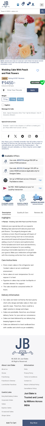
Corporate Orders (7, 400)
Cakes (4, 404)
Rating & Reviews (16, 78)
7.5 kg (12, 99)
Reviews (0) (38, 213)
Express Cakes (6, 408)
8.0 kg (20, 99)
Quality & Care (22, 213)
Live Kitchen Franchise (9, 384)
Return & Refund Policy (31, 384)
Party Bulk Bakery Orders (10, 396)
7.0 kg (5, 99)
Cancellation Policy (30, 388)
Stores (4, 373)
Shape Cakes (6, 415)
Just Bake (24, 359)
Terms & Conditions (30, 377)
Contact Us (27, 381)
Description (6, 213)
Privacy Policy (28, 373)
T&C (40, 180)
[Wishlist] (37, 70)
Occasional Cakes (8, 411)
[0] (28, 4)
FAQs (26, 369)
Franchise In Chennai (8, 381)
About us (5, 369)
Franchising (5, 377)
